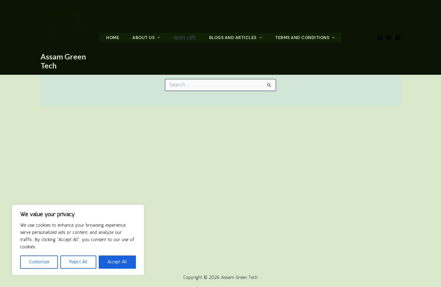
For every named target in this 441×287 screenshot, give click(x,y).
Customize (39, 262)
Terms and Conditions (302, 37)
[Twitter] (389, 37)
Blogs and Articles (232, 37)
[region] (78, 240)
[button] (157, 37)
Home (112, 37)
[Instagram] (397, 37)
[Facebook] (379, 37)
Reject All (78, 262)
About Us (143, 37)
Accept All (117, 262)
